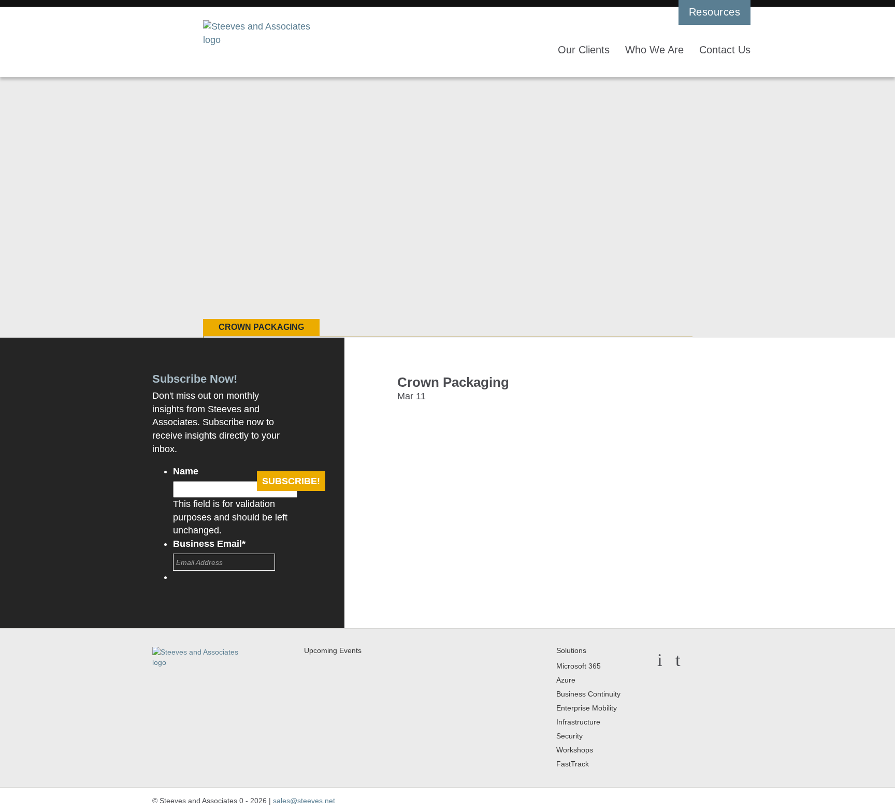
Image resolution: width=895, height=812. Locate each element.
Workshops (574, 750)
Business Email (209, 544)
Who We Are (654, 49)
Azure (565, 680)
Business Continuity (588, 694)
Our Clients (584, 49)
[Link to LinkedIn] (700, 660)
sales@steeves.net (304, 800)
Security (569, 736)
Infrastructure (578, 722)
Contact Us (724, 49)
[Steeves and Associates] (261, 33)
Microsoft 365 (578, 666)
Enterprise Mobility (586, 708)
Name (185, 471)
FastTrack (572, 764)
